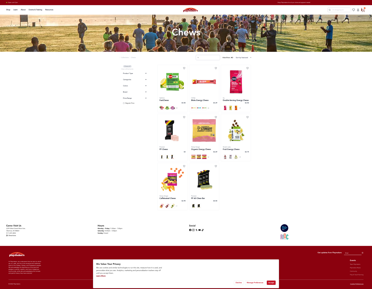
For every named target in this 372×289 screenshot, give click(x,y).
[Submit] (329, 10)
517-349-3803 (11, 233)
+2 (208, 157)
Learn (15, 10)
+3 (240, 108)
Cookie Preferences (356, 284)
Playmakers (16, 284)
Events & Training (35, 10)
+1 (176, 206)
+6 (208, 108)
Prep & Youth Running (356, 275)
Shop (8, 10)
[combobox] (339, 10)
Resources (49, 10)
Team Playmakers (355, 264)
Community (353, 271)
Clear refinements (127, 69)
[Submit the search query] (198, 57)
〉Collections (124, 57)
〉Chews (133, 57)
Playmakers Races (355, 268)
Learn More (100, 276)
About (23, 10)
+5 (176, 108)
